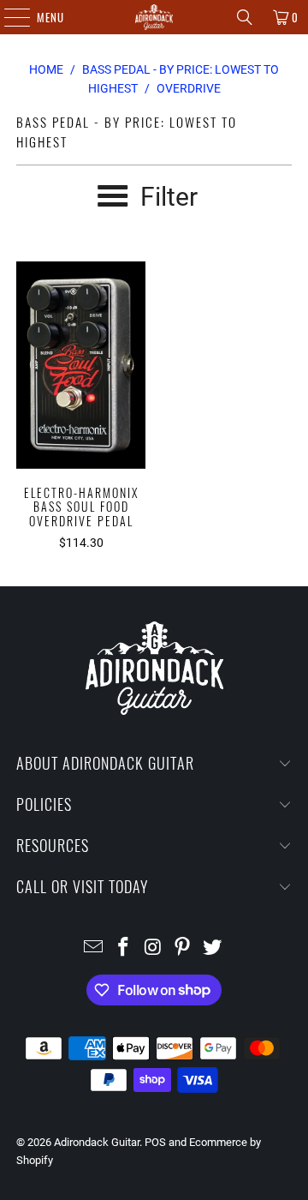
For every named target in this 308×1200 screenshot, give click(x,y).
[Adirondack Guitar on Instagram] (153, 948)
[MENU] (8, 17)
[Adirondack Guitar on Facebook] (123, 948)
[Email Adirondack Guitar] (94, 948)
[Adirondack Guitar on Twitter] (213, 948)
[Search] (244, 17)
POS (155, 1142)
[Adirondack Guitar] (154, 17)
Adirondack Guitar (96, 1142)
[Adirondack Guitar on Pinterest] (183, 948)
